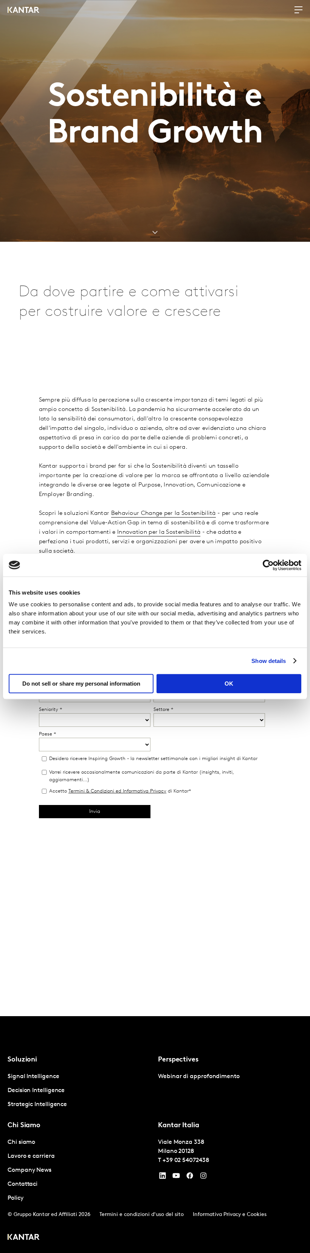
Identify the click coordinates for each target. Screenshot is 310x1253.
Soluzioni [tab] (22, 1060)
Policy (15, 1198)
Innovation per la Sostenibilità (158, 532)
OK (229, 683)
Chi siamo (21, 1142)
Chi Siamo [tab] (24, 1125)
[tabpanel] (80, 1090)
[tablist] (155, 1134)
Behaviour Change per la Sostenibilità (163, 513)
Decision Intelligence (36, 1091)
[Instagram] (203, 1177)
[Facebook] (189, 1177)
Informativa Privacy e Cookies (230, 1214)
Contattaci (22, 1184)
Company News (29, 1170)
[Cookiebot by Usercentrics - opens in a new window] (268, 565)
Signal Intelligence (33, 1077)
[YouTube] (162, 1177)
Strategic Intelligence (37, 1105)
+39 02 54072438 (186, 1160)
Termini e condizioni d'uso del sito (141, 1214)
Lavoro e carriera (31, 1156)
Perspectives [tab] (178, 1060)
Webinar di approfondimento (199, 1077)
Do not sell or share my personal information (81, 683)
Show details (268, 661)
